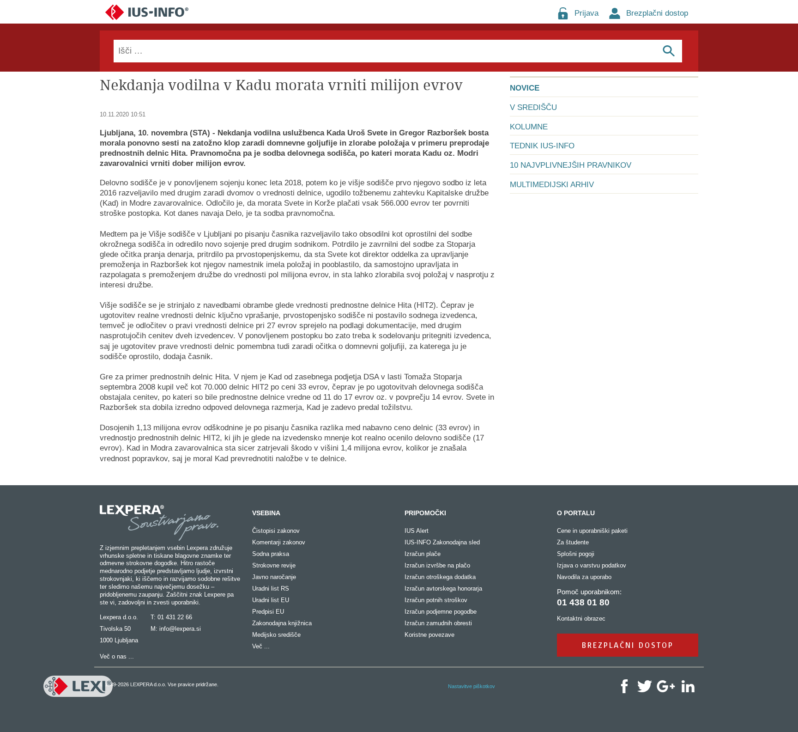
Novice (524, 88)
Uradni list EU (270, 600)
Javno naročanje (274, 576)
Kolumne (529, 126)
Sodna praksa (270, 553)
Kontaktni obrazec (581, 618)
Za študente (573, 542)
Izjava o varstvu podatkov (591, 565)
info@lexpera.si (180, 628)
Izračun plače (423, 553)
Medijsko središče (276, 634)
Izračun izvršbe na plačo (437, 565)
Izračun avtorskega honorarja (443, 588)
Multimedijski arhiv (552, 184)
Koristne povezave (429, 634)
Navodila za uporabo (584, 576)
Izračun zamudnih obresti (438, 623)
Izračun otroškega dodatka (440, 576)
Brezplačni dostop (657, 13)
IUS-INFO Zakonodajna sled (442, 542)
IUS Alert (417, 530)
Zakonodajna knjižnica (282, 623)
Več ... (261, 646)
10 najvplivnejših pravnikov (570, 165)
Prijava (586, 13)
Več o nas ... (117, 656)
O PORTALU (576, 513)
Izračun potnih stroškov (436, 600)
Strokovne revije (274, 565)
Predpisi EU (268, 611)
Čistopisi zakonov (276, 530)
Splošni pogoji (575, 553)
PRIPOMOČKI (425, 513)
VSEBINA (266, 513)
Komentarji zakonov (278, 542)
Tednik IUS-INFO (542, 145)
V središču (533, 107)
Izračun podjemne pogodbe (441, 611)
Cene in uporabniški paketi (592, 530)
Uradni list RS (270, 588)
